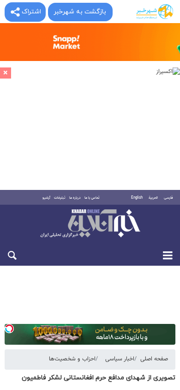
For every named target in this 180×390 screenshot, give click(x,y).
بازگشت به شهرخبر (80, 11)
